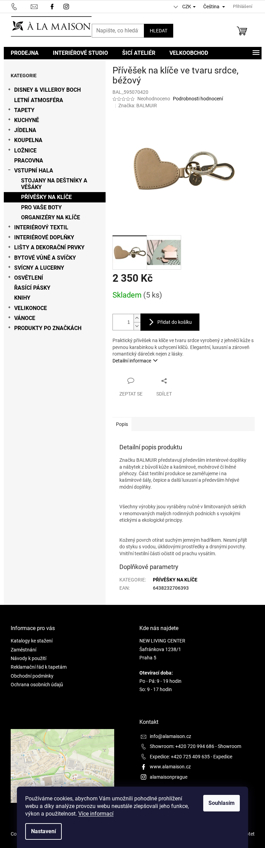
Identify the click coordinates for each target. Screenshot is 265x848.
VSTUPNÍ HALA (33, 170)
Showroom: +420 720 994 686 (182, 746)
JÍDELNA (25, 130)
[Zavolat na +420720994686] (21, 6)
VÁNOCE (24, 318)
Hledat (158, 30)
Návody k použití (28, 658)
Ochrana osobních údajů (37, 684)
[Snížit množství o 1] (137, 326)
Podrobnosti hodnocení (198, 98)
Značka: (137, 105)
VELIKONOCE (30, 308)
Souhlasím (221, 803)
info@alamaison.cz (170, 736)
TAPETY (24, 110)
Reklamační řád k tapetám (39, 667)
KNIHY (22, 298)
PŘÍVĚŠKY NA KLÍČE (46, 197)
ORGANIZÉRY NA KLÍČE (50, 217)
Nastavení (43, 831)
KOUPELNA (28, 140)
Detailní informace (131, 360)
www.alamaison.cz (170, 766)
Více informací (96, 813)
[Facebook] (52, 6)
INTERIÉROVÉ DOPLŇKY (44, 237)
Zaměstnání (23, 649)
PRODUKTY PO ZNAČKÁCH (47, 328)
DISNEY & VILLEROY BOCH (47, 90)
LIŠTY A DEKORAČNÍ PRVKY (49, 247)
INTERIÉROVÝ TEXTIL (41, 227)
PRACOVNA (28, 160)
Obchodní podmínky (32, 676)
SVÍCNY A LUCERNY (39, 268)
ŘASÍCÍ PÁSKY (32, 288)
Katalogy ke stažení (31, 641)
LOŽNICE (25, 150)
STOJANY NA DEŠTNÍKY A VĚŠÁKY (54, 183)
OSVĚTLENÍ (28, 278)
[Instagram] (67, 6)
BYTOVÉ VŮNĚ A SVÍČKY (45, 258)
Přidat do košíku (174, 322)
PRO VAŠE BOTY (41, 207)
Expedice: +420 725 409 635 (180, 756)
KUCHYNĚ (26, 120)
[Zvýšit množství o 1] (137, 318)
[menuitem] (25, 53)
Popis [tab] (122, 424)
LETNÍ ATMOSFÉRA (38, 100)
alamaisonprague (168, 777)
